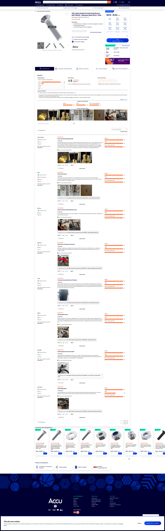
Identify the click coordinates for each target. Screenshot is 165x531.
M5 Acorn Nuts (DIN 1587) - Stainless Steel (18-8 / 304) (131, 446)
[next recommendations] (129, 459)
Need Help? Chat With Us (124, 5)
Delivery (75, 499)
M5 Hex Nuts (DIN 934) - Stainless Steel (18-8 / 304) (101, 446)
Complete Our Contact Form (115, 504)
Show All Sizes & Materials (43, 11)
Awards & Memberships (96, 499)
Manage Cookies (95, 504)
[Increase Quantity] (108, 35)
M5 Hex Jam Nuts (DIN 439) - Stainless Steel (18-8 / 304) (146, 446)
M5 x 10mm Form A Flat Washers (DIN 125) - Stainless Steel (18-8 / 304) (71, 446)
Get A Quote (116, 55)
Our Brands (94, 502)
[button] (67, 14)
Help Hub (75, 502)
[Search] (109, 2)
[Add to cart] (45, 453)
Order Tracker (76, 498)
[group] (52, 27)
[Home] (55, 500)
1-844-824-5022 (113, 503)
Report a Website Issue (96, 501)
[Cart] (129, 2)
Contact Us (112, 506)
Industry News (94, 498)
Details (87, 37)
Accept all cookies (152, 523)
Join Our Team (76, 506)
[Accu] (38, 2)
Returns (75, 501)
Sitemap (93, 506)
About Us (75, 504)
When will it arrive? (126, 45)
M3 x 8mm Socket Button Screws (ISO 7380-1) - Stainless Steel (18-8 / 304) (86, 446)
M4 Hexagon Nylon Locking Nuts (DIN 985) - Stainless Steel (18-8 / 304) (116, 446)
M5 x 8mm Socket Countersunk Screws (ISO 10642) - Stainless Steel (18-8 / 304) (41, 446)
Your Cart (111, 499)
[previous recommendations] (125, 459)
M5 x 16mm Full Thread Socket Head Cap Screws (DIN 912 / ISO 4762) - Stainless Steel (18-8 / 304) (56, 447)
